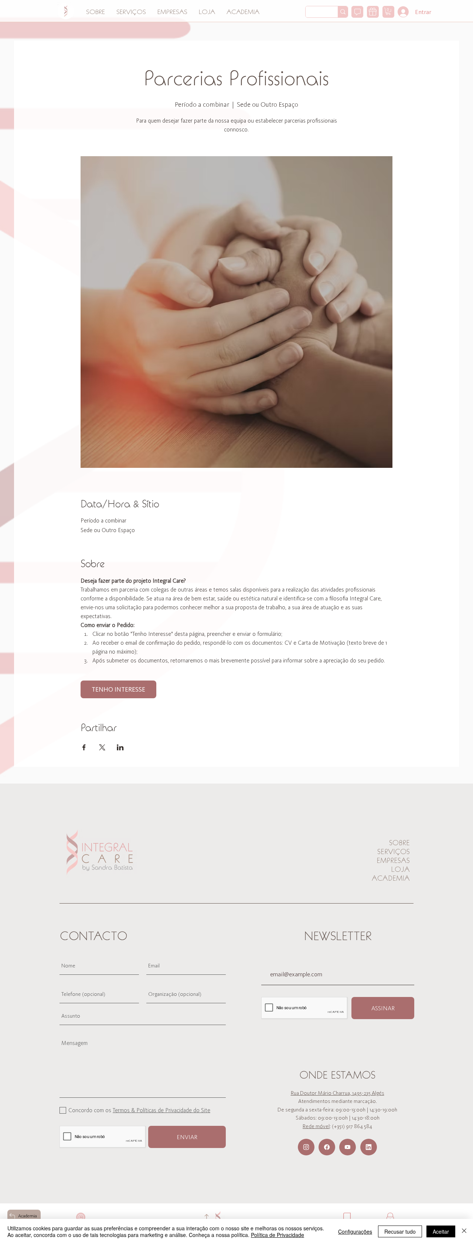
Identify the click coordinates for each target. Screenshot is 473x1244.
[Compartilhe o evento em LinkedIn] (120, 747)
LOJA (400, 869)
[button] (388, 11)
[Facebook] (327, 1147)
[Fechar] (464, 1231)
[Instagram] (306, 1147)
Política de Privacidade (277, 1234)
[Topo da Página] (206, 1217)
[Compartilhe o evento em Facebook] (84, 747)
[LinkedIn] (368, 1147)
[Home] (65, 11)
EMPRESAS (393, 860)
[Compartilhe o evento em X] (102, 747)
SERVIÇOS (393, 851)
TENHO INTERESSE (118, 689)
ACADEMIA (391, 878)
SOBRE (399, 842)
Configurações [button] (355, 1231)
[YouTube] (347, 1147)
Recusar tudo (400, 1231)
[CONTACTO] (357, 12)
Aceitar (441, 1231)
